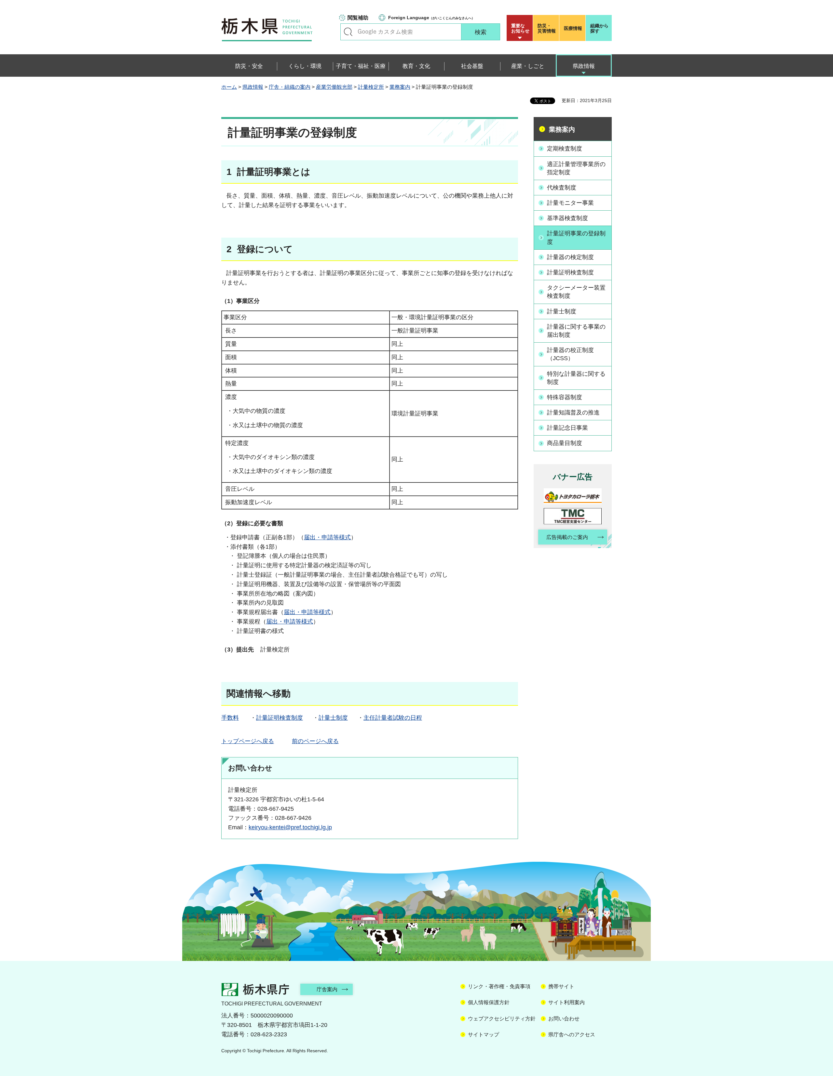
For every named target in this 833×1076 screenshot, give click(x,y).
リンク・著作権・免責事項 (499, 986)
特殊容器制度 (564, 397)
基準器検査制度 (567, 218)
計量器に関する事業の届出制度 (576, 330)
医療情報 (573, 28)
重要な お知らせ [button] (520, 28)
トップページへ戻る (247, 741)
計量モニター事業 (570, 203)
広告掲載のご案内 (567, 537)
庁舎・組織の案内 (289, 87)
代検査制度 (561, 187)
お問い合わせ (564, 1018)
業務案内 (399, 87)
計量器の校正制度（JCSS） (570, 354)
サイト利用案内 (566, 1002)
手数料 (230, 718)
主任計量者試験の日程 (392, 718)
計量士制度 (333, 718)
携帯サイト (561, 986)
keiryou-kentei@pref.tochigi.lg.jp (290, 827)
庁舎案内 (327, 989)
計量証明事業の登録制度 (576, 237)
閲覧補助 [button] (358, 17)
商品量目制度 (564, 443)
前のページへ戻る (315, 741)
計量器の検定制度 (570, 257)
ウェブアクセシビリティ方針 (502, 1018)
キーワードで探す (348, 32)
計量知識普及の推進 (573, 412)
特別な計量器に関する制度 (576, 378)
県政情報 (252, 87)
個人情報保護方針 (489, 1002)
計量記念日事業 (567, 428)
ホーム (229, 87)
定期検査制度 (564, 148)
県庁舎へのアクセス (571, 1034)
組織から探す (599, 28)
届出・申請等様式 (327, 537)
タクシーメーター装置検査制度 (576, 291)
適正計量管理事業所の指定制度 (576, 168)
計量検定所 (371, 87)
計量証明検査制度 (279, 718)
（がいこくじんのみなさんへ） (431, 17)
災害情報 (547, 28)
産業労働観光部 (334, 87)
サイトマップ (483, 1034)
